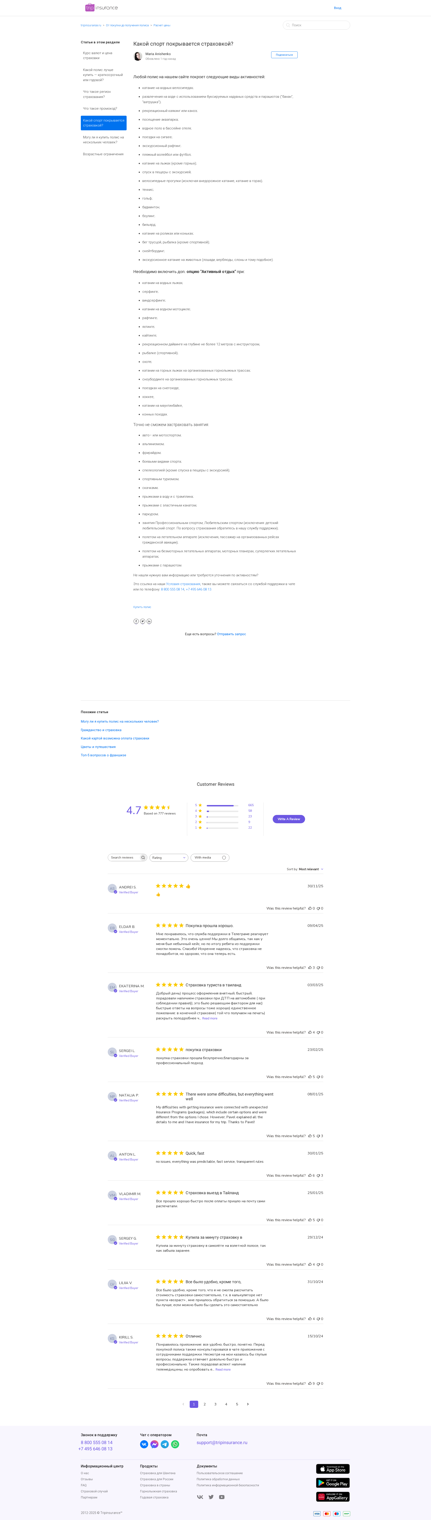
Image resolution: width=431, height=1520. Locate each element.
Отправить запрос (231, 634)
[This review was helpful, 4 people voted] (310, 1032)
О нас (85, 1473)
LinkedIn (149, 621)
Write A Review (289, 819)
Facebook (136, 621)
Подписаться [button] (284, 54)
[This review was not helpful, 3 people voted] (318, 1136)
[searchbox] (123, 857)
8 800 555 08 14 (172, 589)
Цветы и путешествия (98, 747)
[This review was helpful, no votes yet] (310, 908)
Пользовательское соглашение (220, 1473)
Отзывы (87, 1479)
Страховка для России (156, 1479)
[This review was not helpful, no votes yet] (318, 908)
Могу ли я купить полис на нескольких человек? (103, 139)
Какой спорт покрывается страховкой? (103, 123)
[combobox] (169, 858)
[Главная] (101, 10)
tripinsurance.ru (91, 25)
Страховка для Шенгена (158, 1473)
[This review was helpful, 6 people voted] (310, 1175)
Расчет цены (162, 25)
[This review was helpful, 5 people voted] (310, 1076)
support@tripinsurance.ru (222, 1442)
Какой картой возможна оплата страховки (115, 738)
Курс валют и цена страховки (97, 55)
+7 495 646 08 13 (198, 589)
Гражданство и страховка (101, 730)
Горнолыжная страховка (158, 1491)
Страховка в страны (155, 1485)
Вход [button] (337, 8)
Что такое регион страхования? (97, 94)
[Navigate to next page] (248, 1404)
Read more (209, 1018)
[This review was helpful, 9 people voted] (310, 1383)
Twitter (142, 621)
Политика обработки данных (218, 1479)
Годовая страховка (154, 1497)
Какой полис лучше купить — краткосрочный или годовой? (103, 75)
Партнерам (89, 1497)
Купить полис (142, 607)
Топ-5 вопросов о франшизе (103, 755)
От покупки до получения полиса (127, 25)
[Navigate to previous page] (183, 1404)
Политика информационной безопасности (228, 1485)
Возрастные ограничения (103, 154)
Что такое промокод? (100, 109)
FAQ (84, 1485)
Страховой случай (94, 1491)
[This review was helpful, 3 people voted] (310, 967)
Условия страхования (183, 584)
